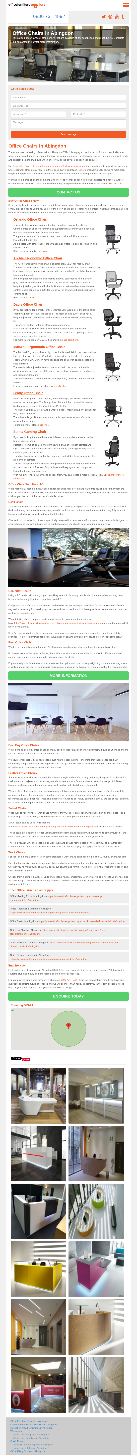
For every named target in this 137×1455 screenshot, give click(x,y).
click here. (45, 424)
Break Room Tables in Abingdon (30, 1448)
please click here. (69, 339)
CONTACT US (69, 192)
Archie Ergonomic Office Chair (37, 258)
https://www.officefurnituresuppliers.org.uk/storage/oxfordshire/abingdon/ (49, 959)
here (44, 251)
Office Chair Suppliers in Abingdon (31, 1434)
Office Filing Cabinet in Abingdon (27, 1451)
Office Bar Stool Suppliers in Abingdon (33, 1444)
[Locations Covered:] (10, 5)
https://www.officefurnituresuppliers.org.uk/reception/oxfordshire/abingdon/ (54, 826)
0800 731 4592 (49, 16)
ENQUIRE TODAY (68, 996)
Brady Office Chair (28, 393)
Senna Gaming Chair (29, 432)
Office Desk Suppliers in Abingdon (31, 1438)
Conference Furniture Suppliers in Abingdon (33, 1424)
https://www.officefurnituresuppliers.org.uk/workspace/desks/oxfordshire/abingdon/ (57, 623)
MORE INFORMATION (68, 676)
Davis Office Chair (27, 304)
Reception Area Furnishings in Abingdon (31, 1428)
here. (31, 297)
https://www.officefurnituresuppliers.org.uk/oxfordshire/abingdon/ (53, 166)
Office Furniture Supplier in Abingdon (29, 1421)
